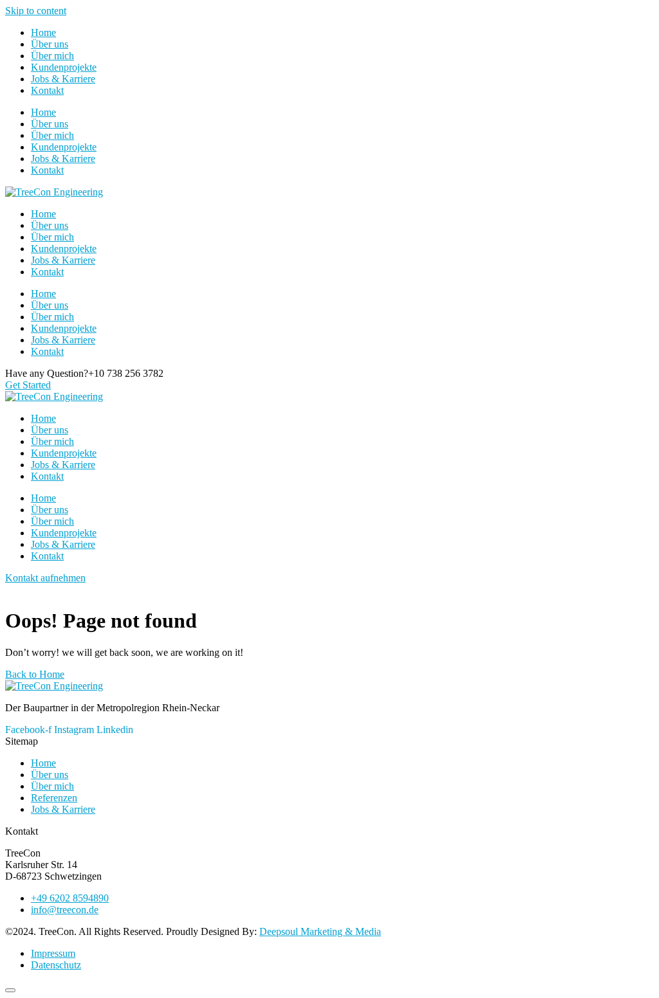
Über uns (49, 44)
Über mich (52, 55)
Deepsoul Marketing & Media (320, 931)
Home (43, 32)
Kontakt (47, 90)
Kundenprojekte (64, 67)
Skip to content (35, 10)
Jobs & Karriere (63, 78)
